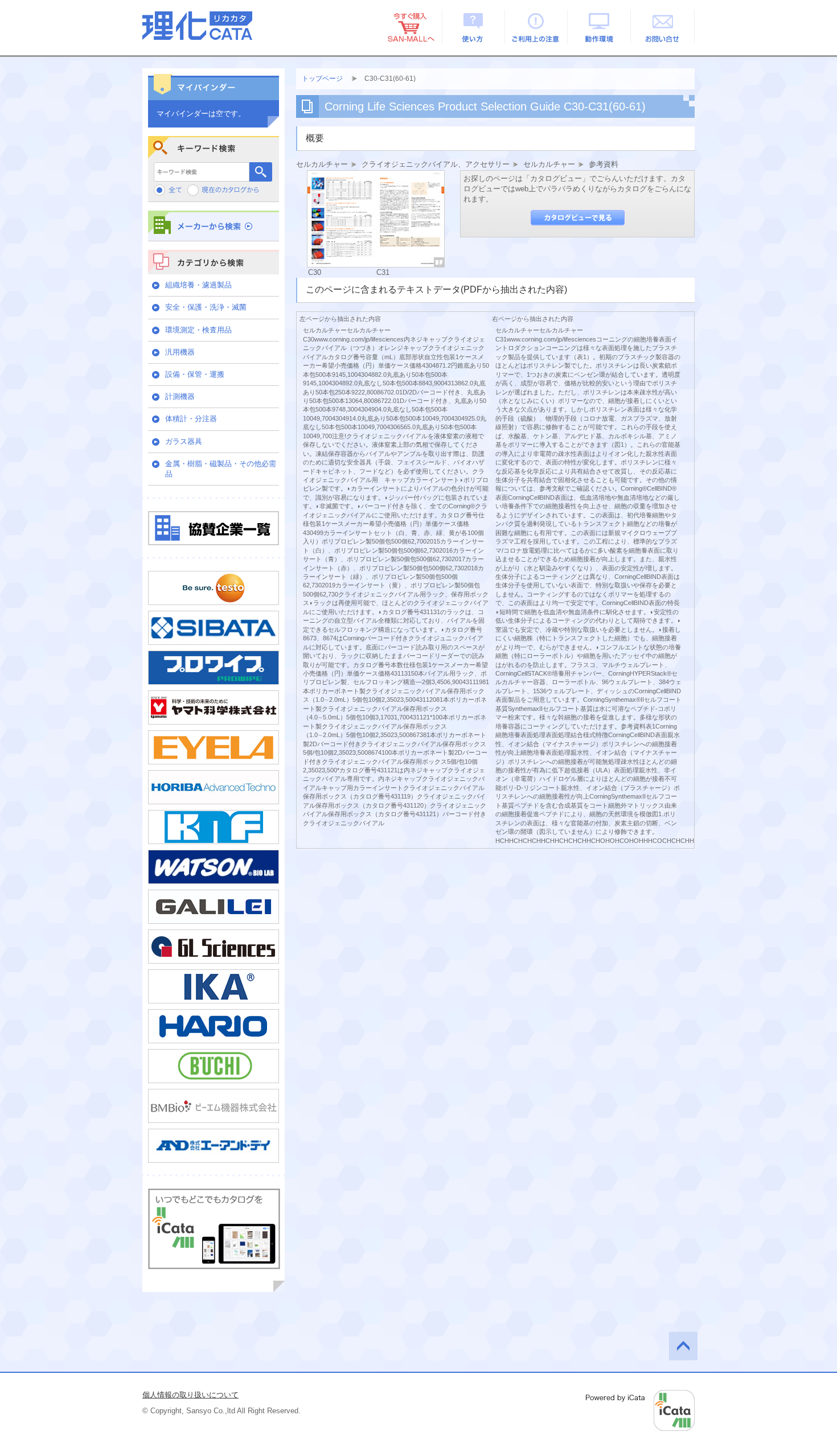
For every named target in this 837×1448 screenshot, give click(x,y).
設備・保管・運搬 (194, 374)
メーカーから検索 (213, 226)
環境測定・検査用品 (198, 330)
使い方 (473, 27)
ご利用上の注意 (536, 27)
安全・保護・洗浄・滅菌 (206, 307)
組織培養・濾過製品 (198, 285)
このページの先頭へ (683, 1346)
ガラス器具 (183, 441)
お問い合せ (663, 27)
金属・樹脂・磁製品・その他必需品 (220, 468)
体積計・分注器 (191, 418)
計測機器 (180, 396)
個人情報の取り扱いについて (190, 1395)
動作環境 (599, 27)
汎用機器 (180, 352)
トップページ (322, 79)
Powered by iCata (640, 1410)
